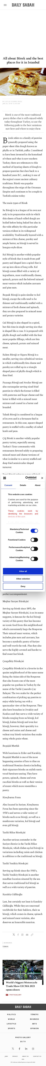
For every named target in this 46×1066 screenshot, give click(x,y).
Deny (23, 586)
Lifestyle (11, 1024)
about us (25, 1056)
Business (34, 1019)
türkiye (5, 946)
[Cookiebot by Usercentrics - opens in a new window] (27, 478)
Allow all (23, 571)
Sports (11, 1028)
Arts (34, 1024)
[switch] (34, 540)
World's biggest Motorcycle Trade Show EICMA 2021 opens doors (21, 986)
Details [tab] (23, 485)
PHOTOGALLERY (15, 995)
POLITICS (11, 1014)
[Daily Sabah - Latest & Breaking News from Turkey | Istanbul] (23, 5)
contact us (37, 1056)
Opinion (34, 1028)
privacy (15, 1056)
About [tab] (38, 485)
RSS (23, 1059)
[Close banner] (42, 478)
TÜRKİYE (34, 1014)
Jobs (6, 1056)
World (11, 1019)
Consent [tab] (8, 485)
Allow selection (23, 579)
